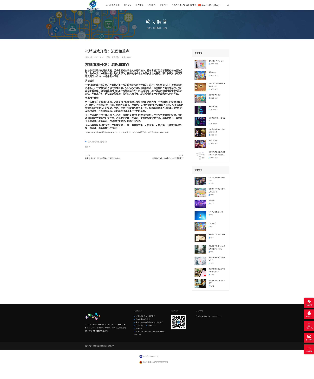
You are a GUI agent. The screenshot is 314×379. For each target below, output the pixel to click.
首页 (149, 28)
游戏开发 (103, 142)
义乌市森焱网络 (112, 5)
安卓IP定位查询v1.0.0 (216, 212)
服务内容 (164, 5)
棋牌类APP (212, 72)
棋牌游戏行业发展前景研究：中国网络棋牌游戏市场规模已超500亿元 (217, 153)
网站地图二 (140, 328)
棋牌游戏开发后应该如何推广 (217, 282)
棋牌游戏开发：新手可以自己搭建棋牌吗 (167, 158)
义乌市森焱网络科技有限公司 (217, 179)
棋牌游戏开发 (213, 106)
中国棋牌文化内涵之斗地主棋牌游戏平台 (217, 270)
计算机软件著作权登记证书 (145, 316)
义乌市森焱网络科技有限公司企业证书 (149, 322)
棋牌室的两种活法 (214, 95)
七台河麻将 (212, 223)
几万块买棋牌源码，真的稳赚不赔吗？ (217, 130)
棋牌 (89, 142)
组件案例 (140, 5)
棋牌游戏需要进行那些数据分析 (217, 259)
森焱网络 (95, 142)
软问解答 (152, 5)
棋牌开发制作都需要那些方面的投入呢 (217, 190)
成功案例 (212, 200)
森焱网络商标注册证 (143, 319)
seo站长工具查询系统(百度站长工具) (217, 85)
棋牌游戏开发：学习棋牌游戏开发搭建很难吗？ (103, 158)
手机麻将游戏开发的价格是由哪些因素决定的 (217, 247)
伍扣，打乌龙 (213, 141)
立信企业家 (140, 325)
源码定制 (127, 5)
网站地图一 (152, 325)
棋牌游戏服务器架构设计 (217, 235)
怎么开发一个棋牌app (216, 61)
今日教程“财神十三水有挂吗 (217, 119)
